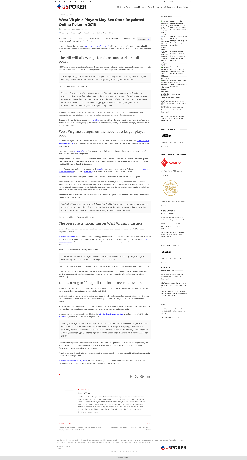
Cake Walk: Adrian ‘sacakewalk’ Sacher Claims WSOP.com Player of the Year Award (173, 285)
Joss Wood (66, 29)
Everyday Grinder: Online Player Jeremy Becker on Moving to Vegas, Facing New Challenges (177, 56)
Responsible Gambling (64, 446)
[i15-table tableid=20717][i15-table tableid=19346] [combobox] (77, 217)
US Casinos (93, 2)
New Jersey (168, 210)
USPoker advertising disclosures (171, 317)
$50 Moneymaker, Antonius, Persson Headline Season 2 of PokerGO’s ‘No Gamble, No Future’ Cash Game (178, 25)
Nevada (165, 267)
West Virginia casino (67, 236)
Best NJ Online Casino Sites (173, 155)
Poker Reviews (154, 7)
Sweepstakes (182, 7)
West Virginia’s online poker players (73, 360)
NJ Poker (84, 2)
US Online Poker (123, 7)
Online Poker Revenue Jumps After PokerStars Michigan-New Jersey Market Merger (173, 118)
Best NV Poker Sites (170, 246)
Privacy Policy (123, 458)
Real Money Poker (61, 2)
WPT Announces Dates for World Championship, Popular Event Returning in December (178, 41)
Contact (59, 448)
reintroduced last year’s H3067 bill (96, 46)
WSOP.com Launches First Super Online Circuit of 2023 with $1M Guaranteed (172, 110)
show (147, 39)
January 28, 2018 (80, 29)
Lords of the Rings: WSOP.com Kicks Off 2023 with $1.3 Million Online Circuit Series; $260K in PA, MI (174, 294)
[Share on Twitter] (136, 376)
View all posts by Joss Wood (90, 412)
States (70, 14)
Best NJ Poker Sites (170, 129)
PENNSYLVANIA (170, 94)
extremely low (79, 151)
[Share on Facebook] (130, 376)
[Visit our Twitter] (165, 2)
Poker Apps (74, 2)
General (63, 14)
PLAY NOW (165, 146)
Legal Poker (139, 7)
